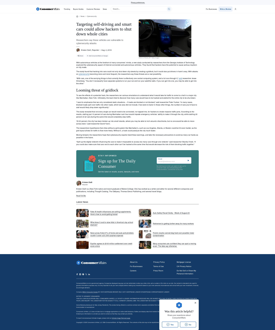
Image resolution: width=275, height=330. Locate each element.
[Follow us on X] (86, 274)
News (105, 9)
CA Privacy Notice (184, 266)
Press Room (158, 270)
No (190, 324)
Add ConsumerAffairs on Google (98, 56)
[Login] (235, 9)
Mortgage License (184, 262)
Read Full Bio (81, 195)
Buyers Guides (78, 9)
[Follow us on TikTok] (83, 274)
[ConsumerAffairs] (48, 9)
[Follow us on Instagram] (80, 274)
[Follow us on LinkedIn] (89, 274)
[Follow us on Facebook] (77, 274)
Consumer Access (90, 292)
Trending (67, 9)
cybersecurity (84, 74)
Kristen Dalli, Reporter (90, 50)
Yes (172, 324)
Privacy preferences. (138, 2)
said (180, 78)
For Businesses (211, 9)
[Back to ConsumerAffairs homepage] (77, 16)
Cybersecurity (92, 16)
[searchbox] (141, 9)
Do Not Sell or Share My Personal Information (186, 272)
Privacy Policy (159, 262)
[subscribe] (188, 160)
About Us (133, 262)
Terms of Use (158, 266)
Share (81, 56)
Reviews (93, 9)
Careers (133, 270)
